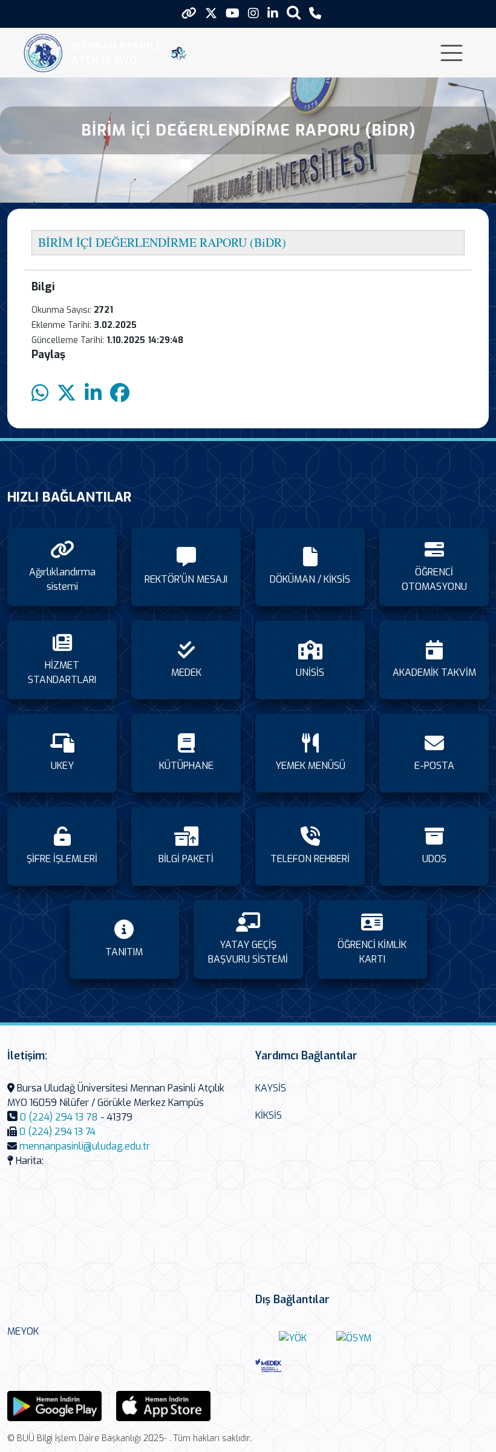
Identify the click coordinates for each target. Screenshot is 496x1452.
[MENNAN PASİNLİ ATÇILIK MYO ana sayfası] (43, 53)
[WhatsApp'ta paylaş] (39, 393)
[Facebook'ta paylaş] (119, 393)
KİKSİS (268, 1115)
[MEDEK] (292, 1365)
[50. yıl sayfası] (178, 53)
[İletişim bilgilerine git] (315, 13)
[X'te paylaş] (66, 393)
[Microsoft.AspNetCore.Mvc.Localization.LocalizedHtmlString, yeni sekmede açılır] (54, 1405)
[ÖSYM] (353, 1338)
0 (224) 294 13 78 (59, 1117)
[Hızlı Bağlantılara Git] (189, 13)
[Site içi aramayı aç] (294, 12)
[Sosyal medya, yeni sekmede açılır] (211, 13)
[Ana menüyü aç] (451, 53)
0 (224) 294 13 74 (57, 1131)
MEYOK (23, 1331)
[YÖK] (293, 1338)
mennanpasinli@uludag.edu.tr (84, 1146)
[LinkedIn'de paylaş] (93, 393)
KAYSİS (270, 1088)
